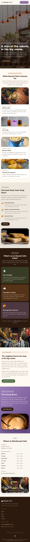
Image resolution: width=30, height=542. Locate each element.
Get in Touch (24, 2)
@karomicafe (17, 321)
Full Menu (5, 224)
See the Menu (6, 61)
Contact (3, 518)
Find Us (16, 61)
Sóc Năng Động (9, 539)
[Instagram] (15, 536)
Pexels (21, 540)
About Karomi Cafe (8, 381)
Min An (13, 539)
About (2, 516)
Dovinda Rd (17, 539)
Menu (2, 514)
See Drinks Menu (7, 409)
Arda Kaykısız (25, 539)
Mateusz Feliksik (10, 540)
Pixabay (21, 539)
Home (2, 511)
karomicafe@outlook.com (8, 473)
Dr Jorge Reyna (16, 540)
